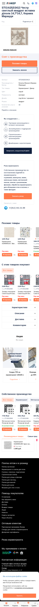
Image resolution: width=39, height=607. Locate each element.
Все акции (19, 340)
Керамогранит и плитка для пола (13, 469)
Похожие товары (19, 63)
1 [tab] (35, 238)
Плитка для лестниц (9, 480)
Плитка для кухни (8, 485)
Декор (32, 88)
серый (21, 91)
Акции (4, 510)
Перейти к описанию (9, 110)
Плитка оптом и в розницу (15, 463)
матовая (22, 95)
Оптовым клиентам (11, 523)
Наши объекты (7, 518)
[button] (37, 604)
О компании (6, 497)
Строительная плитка (9, 474)
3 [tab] (38, 238)
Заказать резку (18, 196)
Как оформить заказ (9, 499)
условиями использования (23, 588)
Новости (5, 512)
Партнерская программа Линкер (13, 527)
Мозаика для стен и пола (11, 488)
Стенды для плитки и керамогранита (15, 529)
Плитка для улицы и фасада (12, 477)
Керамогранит (24, 88)
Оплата (4, 505)
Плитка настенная (8, 467)
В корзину (7, 254)
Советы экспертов (8, 515)
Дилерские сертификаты (10, 532)
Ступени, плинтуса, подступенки (13, 472)
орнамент (30, 98)
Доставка (5, 502)
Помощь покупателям (13, 493)
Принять (20, 596)
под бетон (22, 98)
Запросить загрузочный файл (17, 151)
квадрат (21, 101)
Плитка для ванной (8, 482)
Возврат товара (7, 507)
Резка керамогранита (12, 540)
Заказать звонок (19, 70)
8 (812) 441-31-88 (17, 208)
